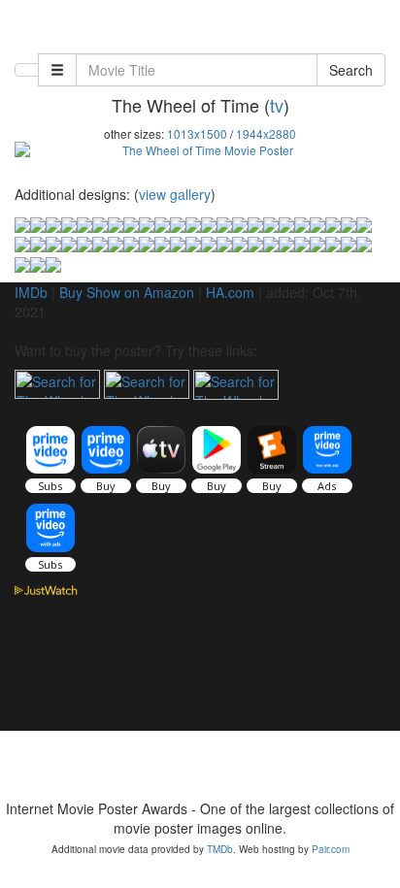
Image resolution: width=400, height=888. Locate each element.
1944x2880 (266, 133)
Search (351, 70)
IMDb (31, 292)
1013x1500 (197, 133)
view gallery (175, 194)
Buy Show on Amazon (126, 292)
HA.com (230, 292)
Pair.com (331, 849)
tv (276, 104)
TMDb (220, 849)
